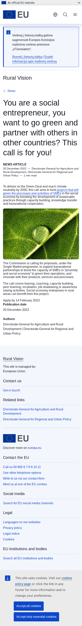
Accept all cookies (28, 606)
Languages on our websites (21, 522)
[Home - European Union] (26, 14)
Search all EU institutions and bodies (28, 558)
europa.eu (34, 447)
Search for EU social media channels (28, 503)
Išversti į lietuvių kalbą (27, 56)
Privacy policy (12, 527)
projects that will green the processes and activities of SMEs (41, 191)
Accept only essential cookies (36, 616)
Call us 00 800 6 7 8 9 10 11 (22, 467)
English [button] (55, 14)
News (11, 90)
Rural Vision (13, 359)
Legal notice (11, 533)
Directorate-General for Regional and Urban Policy (37, 419)
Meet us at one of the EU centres (25, 484)
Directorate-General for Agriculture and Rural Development (33, 411)
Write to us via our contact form (23, 478)
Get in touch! (11, 390)
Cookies (8, 539)
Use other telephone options (22, 472)
